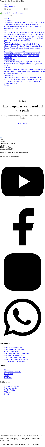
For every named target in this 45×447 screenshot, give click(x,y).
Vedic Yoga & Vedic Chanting (19, 36)
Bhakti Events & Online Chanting (16, 359)
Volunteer (30, 77)
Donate (6, 85)
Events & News (9, 60)
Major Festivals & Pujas (31, 44)
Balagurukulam (31, 32)
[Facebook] (22, 248)
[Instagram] (22, 294)
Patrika (6, 5)
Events (6, 376)
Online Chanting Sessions (33, 46)
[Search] (26, 9)
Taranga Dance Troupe (32, 48)
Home (6, 18)
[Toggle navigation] (11, 15)
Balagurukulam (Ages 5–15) (14, 355)
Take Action (8, 75)
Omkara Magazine (19, 71)
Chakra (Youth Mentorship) (13, 351)
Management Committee (12, 372)
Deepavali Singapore (24, 63)
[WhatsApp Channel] (22, 339)
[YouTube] (22, 203)
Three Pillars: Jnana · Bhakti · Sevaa (16, 24)
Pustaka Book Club (36, 36)
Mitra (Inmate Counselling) (13, 347)
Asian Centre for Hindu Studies (23, 39)
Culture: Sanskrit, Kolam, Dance (15, 38)
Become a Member (10, 388)
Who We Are (8, 20)
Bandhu (13, 54)
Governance (8, 374)
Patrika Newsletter (32, 71)
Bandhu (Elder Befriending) (14, 349)
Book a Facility (31, 79)
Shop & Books (9, 7)
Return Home (22, 123)
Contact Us (18, 28)
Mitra (31, 52)
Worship (7, 42)
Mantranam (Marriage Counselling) (16, 353)
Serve (6, 50)
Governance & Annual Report (22, 26)
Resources (7, 67)
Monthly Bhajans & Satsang (14, 46)
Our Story (33, 22)
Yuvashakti (18, 81)
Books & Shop (16, 73)
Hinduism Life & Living (12, 34)
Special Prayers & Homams (13, 48)
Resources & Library (11, 386)
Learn (6, 30)
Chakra (31, 54)
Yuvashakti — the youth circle (14, 361)
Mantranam (15, 56)
